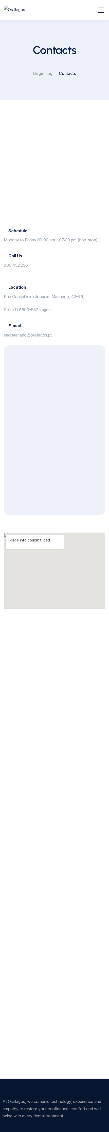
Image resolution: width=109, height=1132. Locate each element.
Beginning (42, 73)
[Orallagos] (14, 10)
